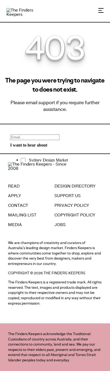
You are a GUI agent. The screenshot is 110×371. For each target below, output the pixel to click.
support (46, 102)
